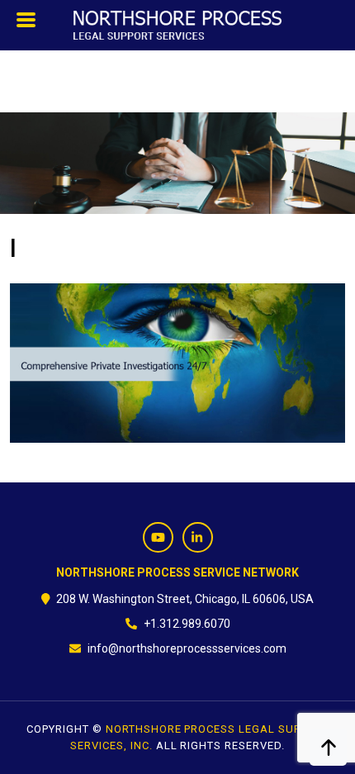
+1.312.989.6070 (187, 623)
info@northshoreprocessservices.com (187, 648)
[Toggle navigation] (26, 24)
